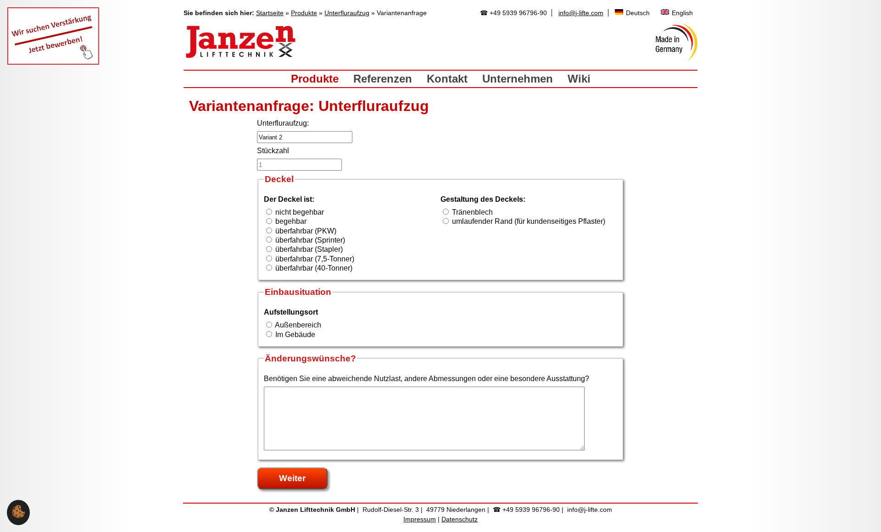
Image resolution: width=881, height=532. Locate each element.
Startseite (270, 13)
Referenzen (382, 78)
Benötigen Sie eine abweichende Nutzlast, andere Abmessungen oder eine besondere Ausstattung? (426, 378)
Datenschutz (459, 519)
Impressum (419, 519)
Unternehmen (517, 78)
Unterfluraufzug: (283, 123)
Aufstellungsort (291, 312)
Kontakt (447, 78)
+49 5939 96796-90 (518, 13)
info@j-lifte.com (580, 13)
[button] (18, 516)
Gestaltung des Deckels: (482, 199)
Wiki (579, 78)
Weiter (292, 478)
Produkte (304, 13)
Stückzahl (273, 151)
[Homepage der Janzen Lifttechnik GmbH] (241, 42)
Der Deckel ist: (289, 199)
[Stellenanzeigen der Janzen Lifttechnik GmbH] (53, 62)
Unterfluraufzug (346, 13)
